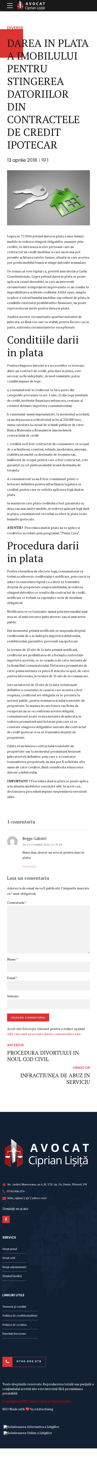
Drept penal (9, 1249)
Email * (12, 978)
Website (13, 996)
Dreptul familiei (12, 1276)
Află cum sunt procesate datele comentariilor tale (44, 1034)
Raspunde (29, 866)
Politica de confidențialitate (20, 1315)
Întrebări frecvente (14, 1334)
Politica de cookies (14, 1325)
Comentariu (16, 902)
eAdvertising (43, 1409)
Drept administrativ (14, 1267)
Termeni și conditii (14, 1307)
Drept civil (8, 1258)
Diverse (15, 28)
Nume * (12, 959)
